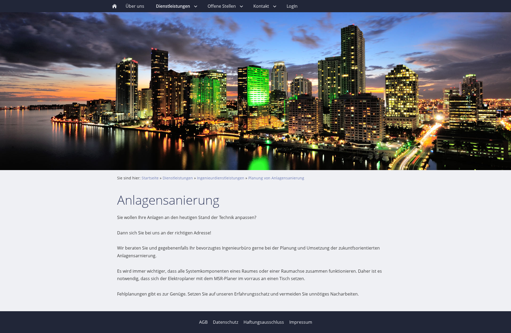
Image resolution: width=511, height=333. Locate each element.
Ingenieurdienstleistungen (220, 177)
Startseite (150, 177)
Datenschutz (225, 322)
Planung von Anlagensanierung (276, 177)
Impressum (300, 322)
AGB (203, 322)
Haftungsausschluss (264, 322)
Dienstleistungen (178, 177)
